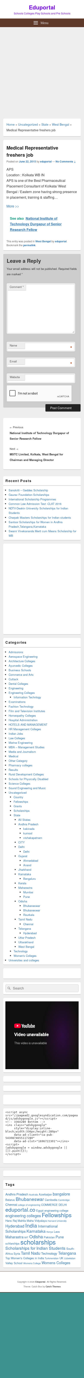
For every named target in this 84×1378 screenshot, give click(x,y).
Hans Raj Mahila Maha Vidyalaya (26, 1221)
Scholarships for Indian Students (35, 1248)
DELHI (63, 1205)
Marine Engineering (21, 743)
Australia (33, 1194)
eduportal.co (20, 1209)
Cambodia (51, 1200)
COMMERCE (49, 1205)
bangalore (61, 1194)
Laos (57, 1232)
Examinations (17, 702)
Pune (26, 897)
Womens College (32, 1263)
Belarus (10, 1200)
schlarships (12, 1243)
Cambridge (64, 1200)
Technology (21, 951)
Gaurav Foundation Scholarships (29, 495)
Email (13, 361)
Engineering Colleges (22, 693)
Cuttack (13, 679)
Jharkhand (24, 870)
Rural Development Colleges (26, 774)
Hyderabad (30, 933)
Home (10, 124)
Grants (18, 806)
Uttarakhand (25, 942)
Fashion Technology (21, 706)
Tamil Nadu (25, 919)
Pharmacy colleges (21, 765)
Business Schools (20, 670)
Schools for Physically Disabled (28, 779)
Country (18, 797)
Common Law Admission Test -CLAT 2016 (35, 504)
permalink (29, 245)
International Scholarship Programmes (32, 499)
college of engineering (29, 1204)
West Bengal (60, 124)
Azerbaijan (45, 1194)
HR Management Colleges (25, 729)
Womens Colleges (56, 1262)
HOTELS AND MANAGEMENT (28, 724)
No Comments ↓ (66, 161)
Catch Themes (53, 1286)
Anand (27, 865)
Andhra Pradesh (28, 824)
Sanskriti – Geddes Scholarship (28, 490)
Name (13, 345)
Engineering (16, 688)
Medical (13, 756)
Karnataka (24, 874)
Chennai (28, 924)
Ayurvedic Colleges (21, 665)
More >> (12, 206)
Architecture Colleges (22, 661)
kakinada (28, 829)
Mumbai (28, 892)
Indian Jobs (16, 734)
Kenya (50, 1231)
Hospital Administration (23, 720)
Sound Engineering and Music (27, 788)
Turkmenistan (52, 1258)
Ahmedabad (30, 860)
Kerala (22, 883)
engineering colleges (23, 1215)
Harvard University (57, 1220)
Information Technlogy (27, 697)
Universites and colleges (24, 960)
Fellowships (21, 802)
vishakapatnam (32, 838)
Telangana (24, 928)
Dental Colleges (18, 684)
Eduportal (42, 7)
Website (15, 377)
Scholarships (22, 811)
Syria (17, 1253)
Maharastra (25, 888)
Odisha (22, 901)
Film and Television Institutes (27, 711)
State (44, 124)
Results (13, 770)
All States (24, 820)
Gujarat (22, 856)
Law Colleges (17, 738)
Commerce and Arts (21, 675)
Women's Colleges (25, 956)
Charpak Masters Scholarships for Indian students (40, 517)
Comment (17, 287)
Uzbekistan (69, 1258)
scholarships (38, 1241)
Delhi (21, 847)
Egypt (40, 1210)
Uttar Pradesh (27, 938)
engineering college (56, 1210)
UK (61, 1258)
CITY (21, 842)
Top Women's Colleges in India (24, 1258)
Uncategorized (28, 124)
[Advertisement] (42, 71)
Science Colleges (19, 783)
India (31, 1225)
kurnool (27, 833)
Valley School (13, 1263)
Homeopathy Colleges (22, 715)
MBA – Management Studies (27, 747)
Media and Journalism (22, 752)
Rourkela (28, 915)
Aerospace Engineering (23, 656)
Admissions (16, 652)
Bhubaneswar (31, 906)
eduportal (46, 161)
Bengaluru (29, 879)
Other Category (18, 761)
